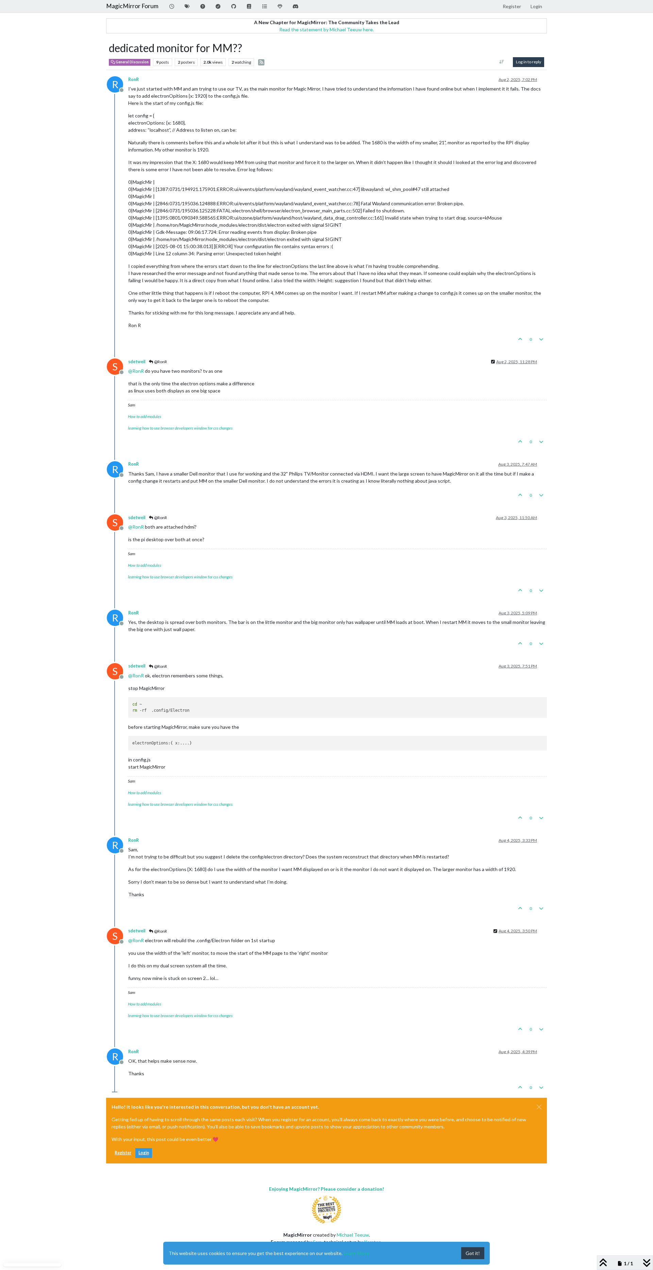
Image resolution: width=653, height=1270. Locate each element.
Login (143, 1152)
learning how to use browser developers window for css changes (180, 428)
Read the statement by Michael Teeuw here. (326, 29)
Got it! (473, 1253)
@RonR (160, 361)
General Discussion (132, 62)
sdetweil (136, 361)
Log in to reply (528, 61)
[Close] (539, 1107)
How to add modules (144, 416)
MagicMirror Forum (132, 6)
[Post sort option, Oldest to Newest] (501, 62)
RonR (133, 79)
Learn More (356, 1253)
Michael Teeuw (353, 1235)
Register (123, 1152)
